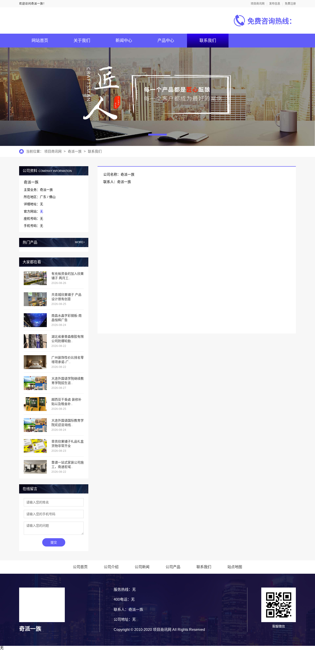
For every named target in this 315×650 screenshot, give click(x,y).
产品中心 (166, 40)
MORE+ (80, 242)
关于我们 (82, 40)
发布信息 (274, 3)
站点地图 (234, 567)
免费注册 (290, 3)
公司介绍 (111, 567)
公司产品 (173, 567)
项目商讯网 (257, 3)
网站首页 (40, 40)
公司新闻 (142, 567)
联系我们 (207, 40)
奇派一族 (75, 151)
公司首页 (80, 567)
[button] (157, 135)
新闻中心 (124, 40)
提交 (54, 542)
